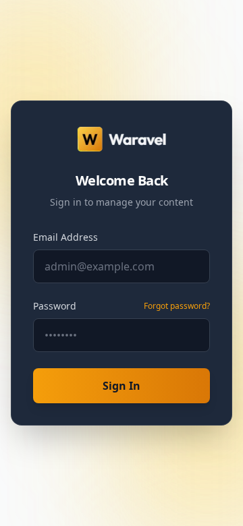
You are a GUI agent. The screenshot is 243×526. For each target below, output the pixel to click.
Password (54, 305)
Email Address (65, 237)
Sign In (121, 385)
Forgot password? (177, 306)
